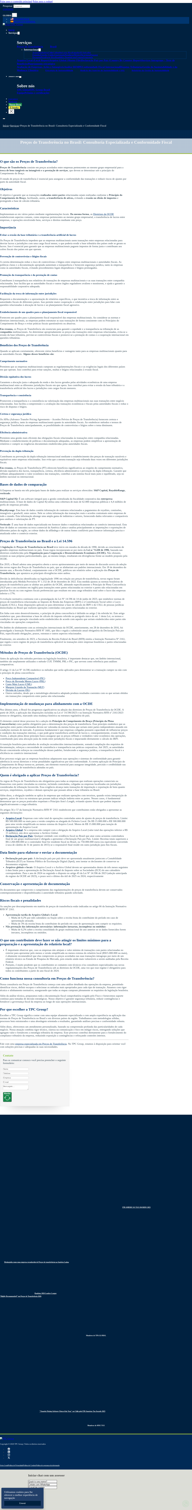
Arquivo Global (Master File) (65, 60)
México (77, 55)
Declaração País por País (19, 835)
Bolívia (45, 52)
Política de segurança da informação (48, 1465)
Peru (43, 57)
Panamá (94, 55)
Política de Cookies (29, 1465)
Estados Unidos (47, 55)
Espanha (36, 55)
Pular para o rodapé (43, 1)
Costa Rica (67, 52)
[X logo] (9, 1457)
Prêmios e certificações (37, 92)
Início (11, 30)
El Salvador (85, 52)
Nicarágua (85, 55)
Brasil (53, 46)
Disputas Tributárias (131, 67)
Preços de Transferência (30, 46)
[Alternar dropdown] (14, 15)
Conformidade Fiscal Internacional (101, 67)
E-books (14, 107)
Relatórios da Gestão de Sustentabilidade (150, 70)
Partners (13, 98)
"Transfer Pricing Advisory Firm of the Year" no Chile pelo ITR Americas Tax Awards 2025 (72, 1411)
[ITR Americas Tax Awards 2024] (59, 1207)
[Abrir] (4, 118)
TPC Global (23, 89)
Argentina (37, 52)
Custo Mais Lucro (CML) (19, 684)
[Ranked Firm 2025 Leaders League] (15, 1293)
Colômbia (57, 52)
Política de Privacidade (15, 1465)
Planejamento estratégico (41, 63)
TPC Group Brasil (40, 89)
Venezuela (88, 57)
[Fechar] (11, 111)
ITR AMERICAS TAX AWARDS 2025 (136, 1207)
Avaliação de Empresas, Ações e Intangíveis (40, 67)
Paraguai (36, 57)
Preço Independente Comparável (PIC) (25, 678)
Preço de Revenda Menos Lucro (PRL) (25, 681)
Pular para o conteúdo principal (16, 1)
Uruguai (80, 57)
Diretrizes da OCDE (103, 214)
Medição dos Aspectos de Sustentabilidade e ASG (102, 70)
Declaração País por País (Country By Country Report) (111, 60)
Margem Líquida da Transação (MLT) (25, 687)
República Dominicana (65, 57)
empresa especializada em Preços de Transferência (41, 1043)
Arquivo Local (13, 818)
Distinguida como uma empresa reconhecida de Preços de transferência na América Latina (36, 1262)
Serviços (14, 125)
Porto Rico (50, 57)
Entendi (22, 1503)
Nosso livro (15, 104)
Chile (50, 52)
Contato (8, 9)
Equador (76, 52)
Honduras (69, 55)
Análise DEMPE (73, 67)
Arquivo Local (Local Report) (33, 60)
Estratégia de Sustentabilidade (59, 70)
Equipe (21, 92)
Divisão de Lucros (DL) (18, 690)
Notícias (12, 101)
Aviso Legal (4, 1465)
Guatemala (59, 55)
